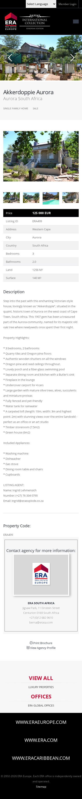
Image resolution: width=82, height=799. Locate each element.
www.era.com (41, 740)
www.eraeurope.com (41, 722)
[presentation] (3, 159)
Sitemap (41, 786)
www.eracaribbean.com (41, 758)
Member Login (67, 4)
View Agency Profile (43, 648)
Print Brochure (42, 643)
